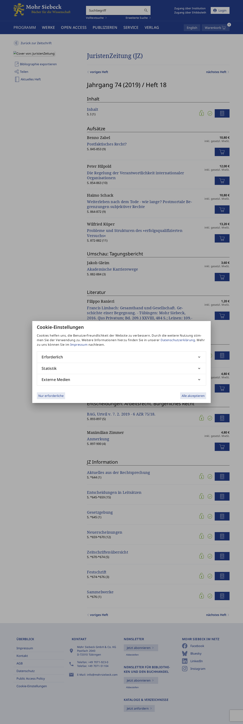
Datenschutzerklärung (178, 340)
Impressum (79, 344)
